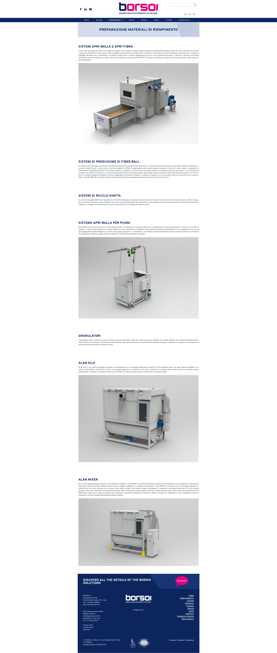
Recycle (144, 20)
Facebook (190, 640)
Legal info (86, 629)
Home (86, 20)
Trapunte (189, 603)
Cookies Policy (88, 627)
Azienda (99, 20)
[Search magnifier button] (194, 4)
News (156, 20)
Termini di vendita (185, 616)
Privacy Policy (88, 625)
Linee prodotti (114, 20)
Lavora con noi (184, 20)
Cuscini (190, 601)
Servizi (131, 20)
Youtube (172, 640)
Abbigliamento (187, 598)
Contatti (169, 20)
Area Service (188, 619)
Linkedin (180, 640)
